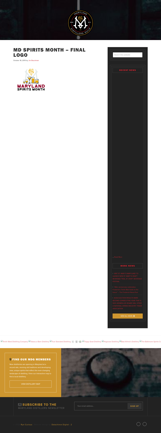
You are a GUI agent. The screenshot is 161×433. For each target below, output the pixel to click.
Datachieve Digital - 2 (62, 424)
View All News (126, 316)
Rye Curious (80, 22)
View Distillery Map (30, 384)
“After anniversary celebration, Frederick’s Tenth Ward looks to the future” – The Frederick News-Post (125, 289)
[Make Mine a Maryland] (128, 164)
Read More (118, 257)
